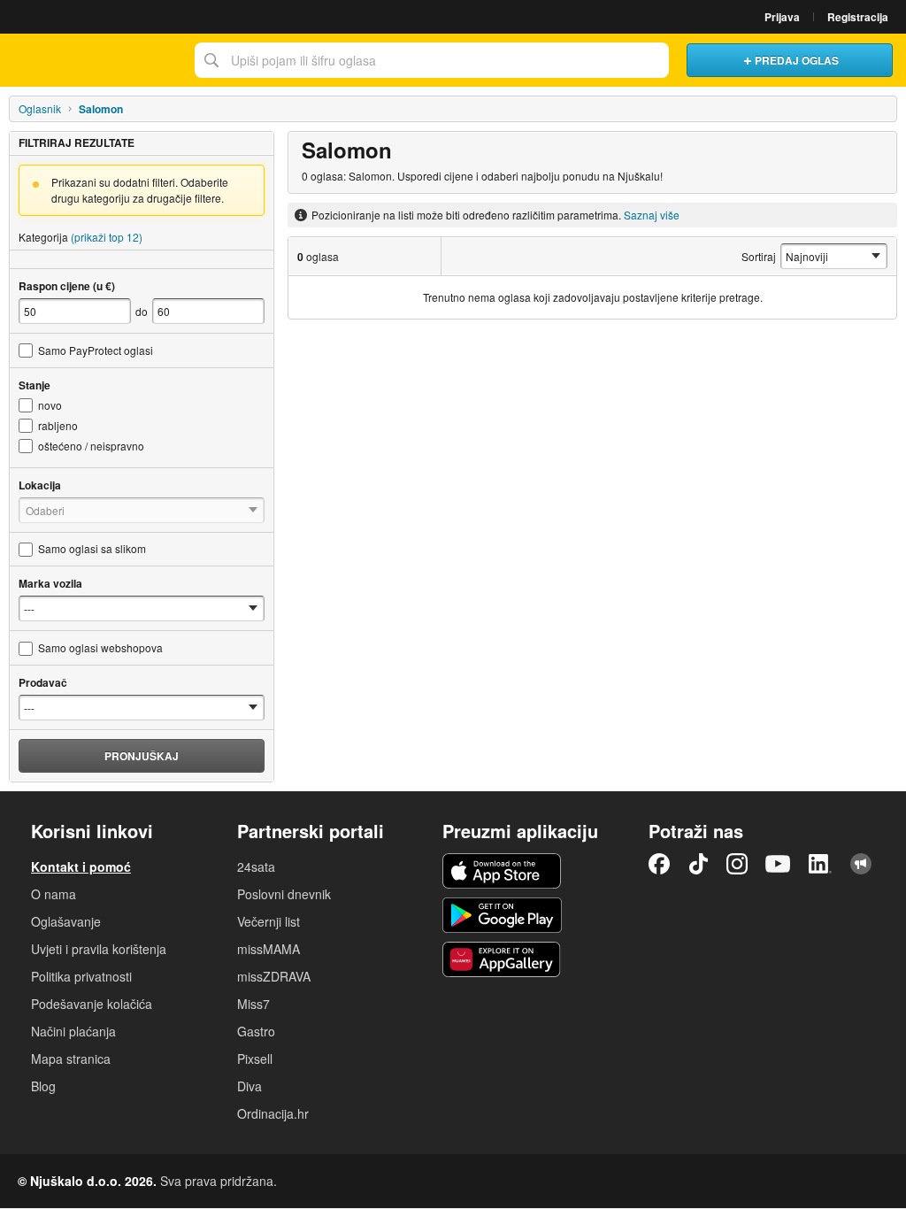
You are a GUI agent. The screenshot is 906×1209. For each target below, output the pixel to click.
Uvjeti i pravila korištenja (98, 949)
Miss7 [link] (253, 1004)
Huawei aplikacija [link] (502, 959)
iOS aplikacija (502, 871)
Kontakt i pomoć (81, 866)
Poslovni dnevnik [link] (284, 894)
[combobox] (432, 60)
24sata (256, 866)
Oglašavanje (66, 921)
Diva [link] (249, 1086)
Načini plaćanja (73, 1031)
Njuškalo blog (860, 863)
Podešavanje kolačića (91, 1004)
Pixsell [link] (255, 1058)
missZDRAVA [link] (274, 976)
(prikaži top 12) (106, 236)
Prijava (782, 17)
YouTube (777, 863)
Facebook (659, 863)
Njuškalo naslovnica (93, 60)
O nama (53, 894)
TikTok (698, 863)
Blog (43, 1086)
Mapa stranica (71, 1058)
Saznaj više (652, 214)
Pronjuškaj (141, 756)
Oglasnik (40, 108)
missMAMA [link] (268, 949)
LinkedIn (820, 863)
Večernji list (268, 921)
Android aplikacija (502, 915)
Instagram (737, 863)
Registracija (857, 17)
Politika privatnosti (81, 976)
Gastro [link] (256, 1031)
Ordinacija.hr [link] (273, 1113)
